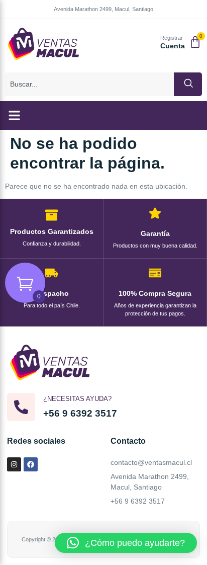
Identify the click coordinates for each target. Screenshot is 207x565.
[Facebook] (31, 464)
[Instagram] (14, 464)
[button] (14, 115)
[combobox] (89, 84)
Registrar (171, 38)
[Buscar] (188, 84)
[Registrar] (149, 43)
